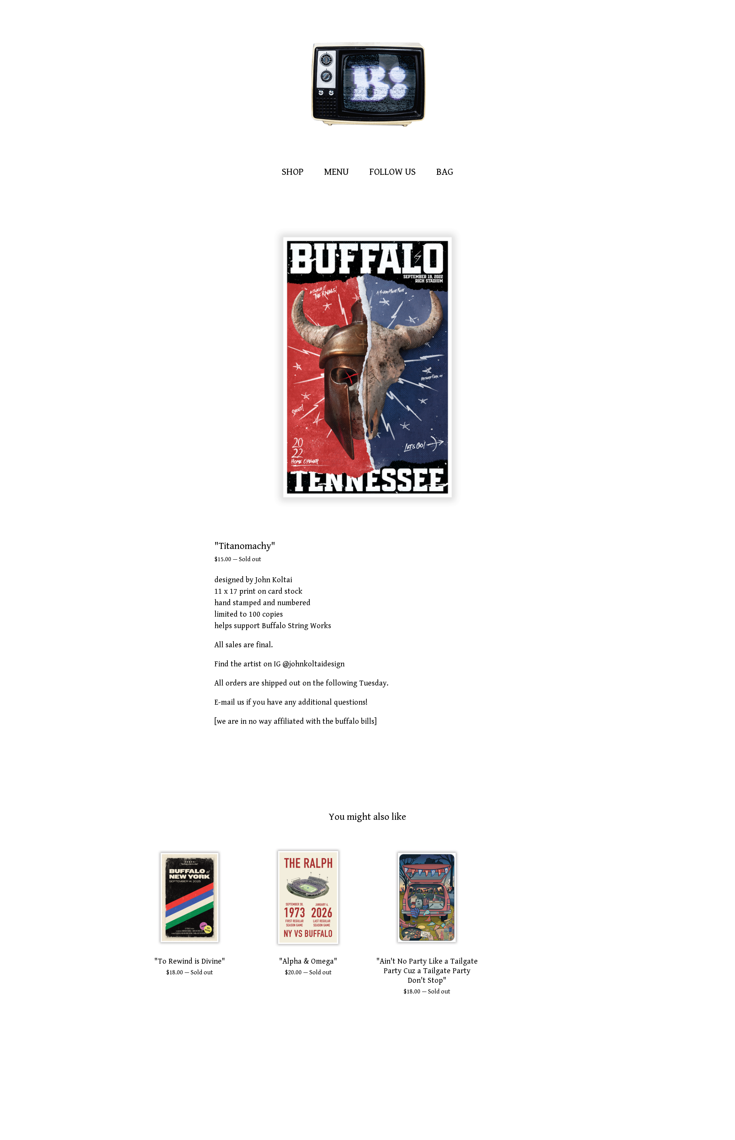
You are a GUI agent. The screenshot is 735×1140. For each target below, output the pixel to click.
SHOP (293, 172)
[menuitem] (292, 172)
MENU (336, 172)
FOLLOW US (392, 172)
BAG (446, 171)
